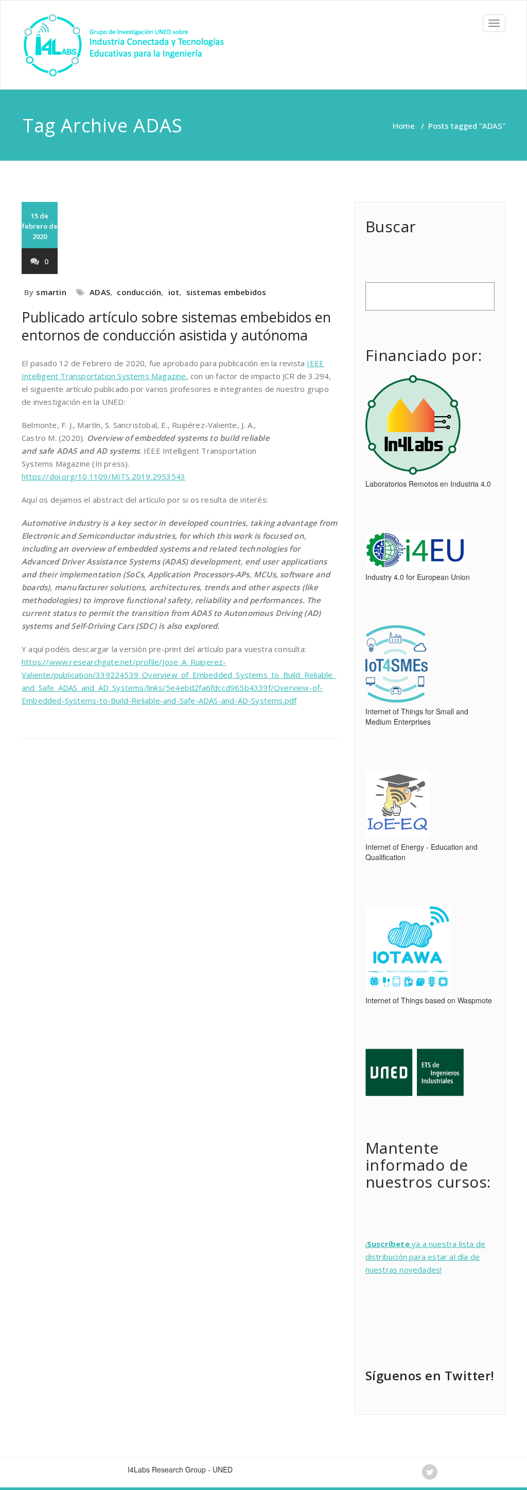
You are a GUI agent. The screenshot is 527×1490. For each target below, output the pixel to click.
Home (404, 126)
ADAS (100, 292)
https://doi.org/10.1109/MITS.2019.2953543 (103, 476)
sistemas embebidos (226, 292)
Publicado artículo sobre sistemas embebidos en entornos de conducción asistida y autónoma (176, 326)
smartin (51, 292)
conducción (139, 292)
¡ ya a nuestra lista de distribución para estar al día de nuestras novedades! (425, 1257)
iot (174, 292)
